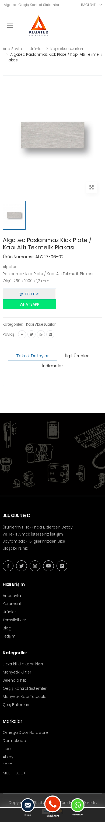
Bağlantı (88, 4)
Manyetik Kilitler (17, 672)
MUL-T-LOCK (14, 773)
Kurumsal (12, 603)
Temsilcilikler (14, 620)
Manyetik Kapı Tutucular (25, 696)
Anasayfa (12, 595)
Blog (7, 628)
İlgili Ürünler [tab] (77, 356)
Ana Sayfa (12, 48)
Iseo (7, 748)
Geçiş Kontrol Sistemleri (25, 688)
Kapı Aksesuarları (66, 48)
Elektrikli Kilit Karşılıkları (23, 664)
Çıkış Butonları (16, 704)
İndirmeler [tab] (52, 366)
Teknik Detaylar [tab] (32, 356)
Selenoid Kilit (14, 680)
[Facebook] (22, 334)
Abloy (8, 757)
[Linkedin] (50, 334)
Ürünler (36, 48)
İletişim (9, 636)
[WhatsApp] (41, 334)
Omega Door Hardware (25, 732)
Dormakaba (14, 740)
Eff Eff (7, 765)
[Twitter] (31, 334)
